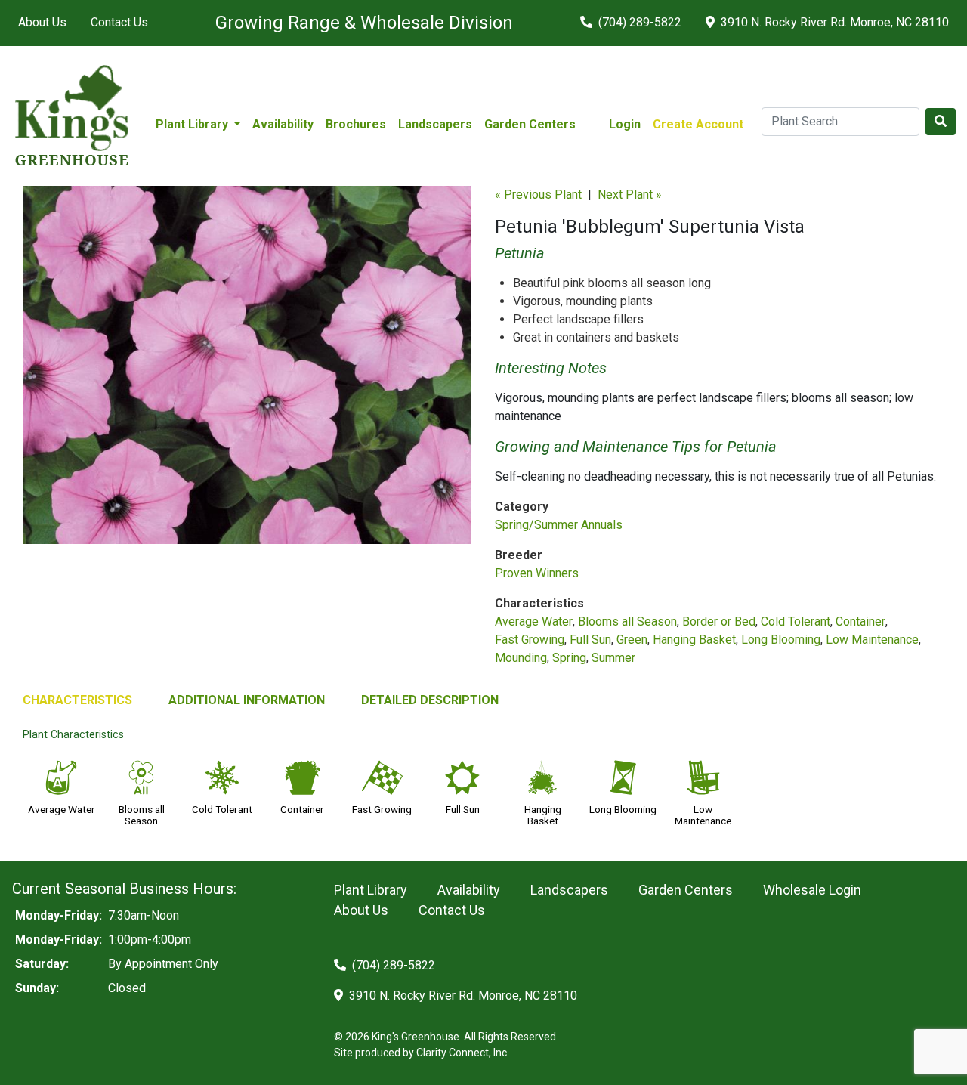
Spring (569, 658)
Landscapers (435, 124)
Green (631, 639)
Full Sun (590, 639)
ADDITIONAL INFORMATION (246, 700)
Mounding (521, 658)
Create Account (698, 124)
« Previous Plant (538, 194)
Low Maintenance (872, 639)
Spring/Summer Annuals (559, 525)
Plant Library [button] (193, 124)
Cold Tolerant (795, 621)
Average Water (534, 621)
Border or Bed (718, 621)
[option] (247, 371)
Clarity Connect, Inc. (462, 1052)
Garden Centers (530, 124)
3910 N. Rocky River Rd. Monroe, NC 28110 (833, 22)
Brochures (356, 124)
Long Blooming (780, 639)
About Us (42, 22)
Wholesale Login (812, 890)
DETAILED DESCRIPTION (430, 700)
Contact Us (119, 22)
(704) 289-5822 (638, 22)
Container (860, 621)
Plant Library (370, 890)
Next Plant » (630, 194)
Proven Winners (537, 573)
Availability (283, 124)
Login (625, 124)
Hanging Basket (694, 639)
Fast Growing (529, 639)
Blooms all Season (627, 621)
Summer (613, 658)
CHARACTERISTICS (77, 700)
